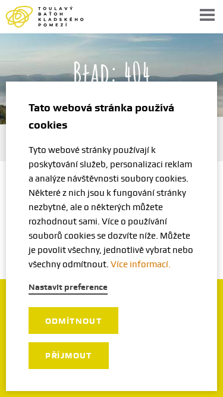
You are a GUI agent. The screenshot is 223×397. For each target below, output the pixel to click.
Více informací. (141, 264)
